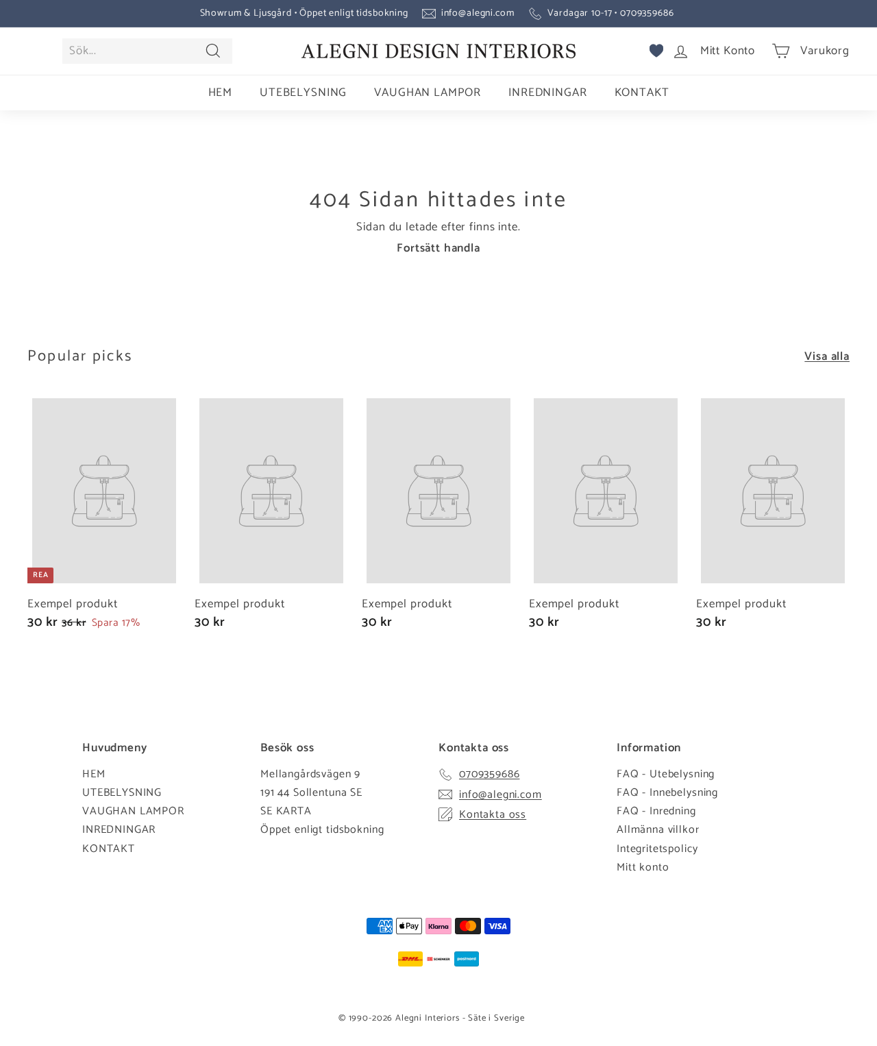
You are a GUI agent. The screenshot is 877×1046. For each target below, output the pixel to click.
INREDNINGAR (547, 92)
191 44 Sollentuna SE (311, 792)
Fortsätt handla (438, 248)
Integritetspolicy (657, 849)
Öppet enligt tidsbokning (322, 829)
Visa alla (827, 356)
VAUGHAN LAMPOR (427, 92)
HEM (220, 92)
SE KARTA (286, 811)
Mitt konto (643, 867)
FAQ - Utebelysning (666, 774)
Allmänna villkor (658, 829)
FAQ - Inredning (656, 811)
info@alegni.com (478, 13)
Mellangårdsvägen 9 (310, 774)
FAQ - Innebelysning (667, 792)
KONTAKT (642, 92)
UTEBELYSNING (303, 92)
